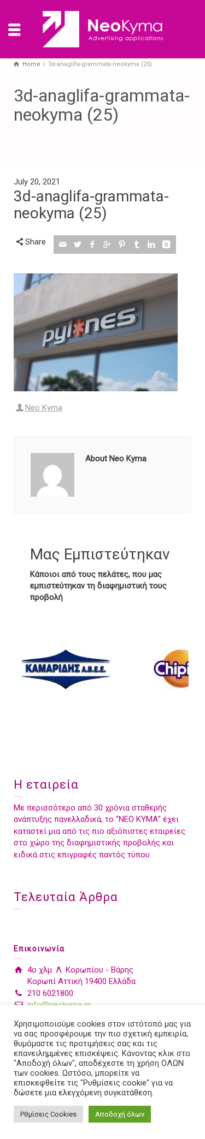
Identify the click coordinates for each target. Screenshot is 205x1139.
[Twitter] (77, 244)
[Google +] (107, 244)
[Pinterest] (122, 244)
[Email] (63, 244)
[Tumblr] (137, 244)
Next (177, 669)
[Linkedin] (151, 244)
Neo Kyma (43, 408)
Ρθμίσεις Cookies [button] (48, 1114)
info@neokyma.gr (59, 1005)
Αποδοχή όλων (119, 1114)
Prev (28, 669)
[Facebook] (92, 244)
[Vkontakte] (166, 244)
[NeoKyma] (103, 29)
